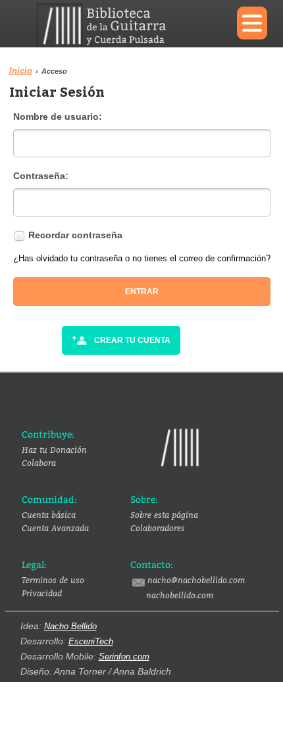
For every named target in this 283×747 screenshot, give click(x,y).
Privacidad (42, 593)
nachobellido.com (179, 595)
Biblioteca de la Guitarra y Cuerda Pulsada (126, 25)
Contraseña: (40, 175)
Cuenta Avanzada (55, 528)
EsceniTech (90, 641)
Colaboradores (157, 528)
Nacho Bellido (70, 626)
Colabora (39, 462)
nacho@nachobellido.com (196, 580)
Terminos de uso (53, 580)
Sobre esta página (164, 514)
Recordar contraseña (75, 235)
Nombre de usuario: (57, 116)
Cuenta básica (49, 514)
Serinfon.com (124, 656)
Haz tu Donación (54, 449)
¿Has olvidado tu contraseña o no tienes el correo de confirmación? (141, 258)
